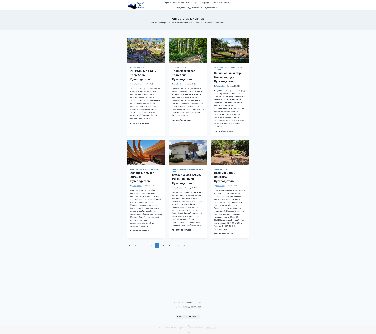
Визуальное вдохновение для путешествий (196, 8)
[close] (189, 326)
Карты (177, 303)
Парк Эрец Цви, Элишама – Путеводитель (224, 177)
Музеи (156, 169)
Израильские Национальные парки (228, 67)
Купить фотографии (174, 2)
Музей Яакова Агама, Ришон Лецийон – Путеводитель (186, 179)
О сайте (198, 303)
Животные (218, 169)
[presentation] (146, 50)
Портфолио (187, 303)
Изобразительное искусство (141, 169)
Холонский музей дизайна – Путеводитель (142, 177)
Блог (188, 2)
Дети (225, 169)
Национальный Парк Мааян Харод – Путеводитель (228, 77)
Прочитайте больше (140, 123)
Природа (140, 67)
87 (179, 245)
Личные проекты (221, 2)
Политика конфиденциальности (188, 307)
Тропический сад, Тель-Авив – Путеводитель (184, 75)
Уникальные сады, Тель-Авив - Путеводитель (143, 75)
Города (133, 67)
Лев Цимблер (136, 84)
